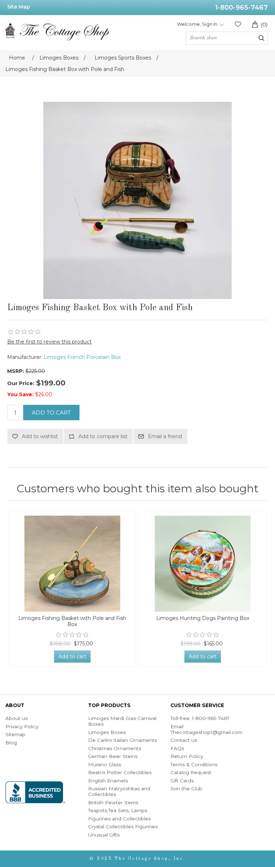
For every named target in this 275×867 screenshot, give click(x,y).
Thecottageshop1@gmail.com (206, 732)
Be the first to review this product (49, 341)
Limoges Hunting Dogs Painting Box (202, 618)
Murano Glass (104, 764)
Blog (11, 742)
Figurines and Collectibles (119, 818)
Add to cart (51, 412)
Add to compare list (102, 436)
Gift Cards (182, 780)
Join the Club (186, 788)
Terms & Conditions (193, 764)
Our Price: (20, 383)
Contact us (183, 740)
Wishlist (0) (238, 24)
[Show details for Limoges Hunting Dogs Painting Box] (203, 564)
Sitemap (15, 734)
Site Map (18, 7)
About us (16, 718)
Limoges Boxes (107, 732)
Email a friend (165, 436)
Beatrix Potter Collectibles (119, 772)
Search (261, 38)
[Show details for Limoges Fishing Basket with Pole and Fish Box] (72, 564)
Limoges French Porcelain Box (82, 357)
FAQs (177, 748)
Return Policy (186, 756)
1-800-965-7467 (241, 7)
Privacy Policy (21, 726)
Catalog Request (190, 772)
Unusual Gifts (104, 835)
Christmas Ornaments (114, 748)
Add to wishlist (40, 436)
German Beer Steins (113, 756)
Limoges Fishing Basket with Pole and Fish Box (72, 621)
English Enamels (108, 780)
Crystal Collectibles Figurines (123, 826)
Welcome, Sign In (197, 24)
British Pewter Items (113, 802)
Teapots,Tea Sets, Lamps (117, 810)
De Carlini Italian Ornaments (122, 740)
